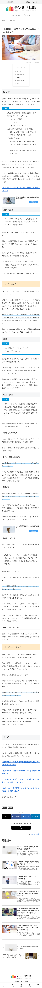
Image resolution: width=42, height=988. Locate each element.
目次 (18, 67)
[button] (38, 535)
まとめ (19, 83)
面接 (11, 807)
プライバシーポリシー (21, 981)
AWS (5, 807)
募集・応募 (20, 74)
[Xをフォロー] (21, 828)
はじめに (20, 71)
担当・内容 (20, 80)
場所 (18, 77)
